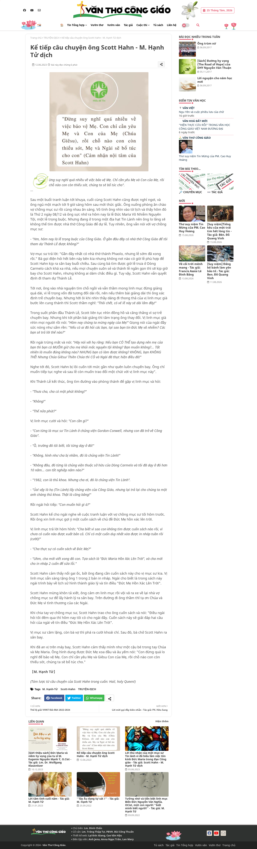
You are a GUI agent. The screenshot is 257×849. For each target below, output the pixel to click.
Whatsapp (96, 698)
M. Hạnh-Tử (50, 689)
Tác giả (128, 25)
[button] (198, 25)
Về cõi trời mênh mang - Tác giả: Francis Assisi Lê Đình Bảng (191, 269)
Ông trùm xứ (206, 43)
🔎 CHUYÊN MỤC (190, 192)
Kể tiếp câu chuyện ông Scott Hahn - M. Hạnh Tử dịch (96, 754)
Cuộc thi (141, 25)
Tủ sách (158, 25)
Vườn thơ (97, 25)
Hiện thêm (162, 721)
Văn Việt (188, 108)
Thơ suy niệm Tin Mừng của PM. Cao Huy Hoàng (192, 227)
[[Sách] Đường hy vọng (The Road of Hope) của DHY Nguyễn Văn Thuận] (187, 66)
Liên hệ (171, 25)
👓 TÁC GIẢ (215, 192)
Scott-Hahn (68, 689)
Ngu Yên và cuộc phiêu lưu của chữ (201, 112)
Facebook (56, 698)
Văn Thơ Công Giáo (196, 137)
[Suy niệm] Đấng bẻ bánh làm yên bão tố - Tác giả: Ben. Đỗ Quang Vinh (219, 271)
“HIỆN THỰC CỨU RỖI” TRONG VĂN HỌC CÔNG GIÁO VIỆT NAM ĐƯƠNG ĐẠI (204, 126)
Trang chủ (36, 37)
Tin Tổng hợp (75, 25)
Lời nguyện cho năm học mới (214, 79)
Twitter (76, 698)
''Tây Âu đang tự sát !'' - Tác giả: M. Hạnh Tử (98, 800)
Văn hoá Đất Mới (194, 121)
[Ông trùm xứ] (187, 49)
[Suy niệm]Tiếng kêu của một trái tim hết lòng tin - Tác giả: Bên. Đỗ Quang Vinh (219, 231)
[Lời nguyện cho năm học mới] (187, 83)
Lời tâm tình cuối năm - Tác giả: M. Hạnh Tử (49, 800)
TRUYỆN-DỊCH (51, 37)
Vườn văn (113, 25)
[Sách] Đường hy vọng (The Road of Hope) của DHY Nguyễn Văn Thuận (214, 64)
